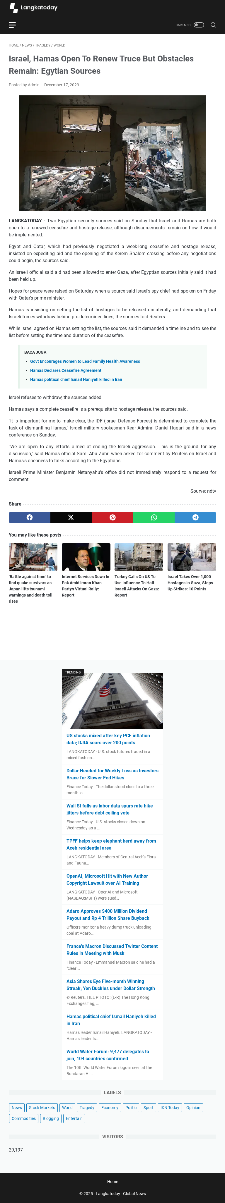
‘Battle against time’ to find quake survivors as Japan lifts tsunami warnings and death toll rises (30, 589)
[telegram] (195, 517)
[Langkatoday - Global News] (37, 8)
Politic (131, 1107)
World (67, 1107)
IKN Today (170, 1107)
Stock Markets (42, 1107)
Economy (109, 1107)
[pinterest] (112, 517)
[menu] (16, 25)
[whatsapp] (154, 517)
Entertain (74, 1118)
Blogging (51, 1118)
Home (112, 1181)
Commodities (24, 1118)
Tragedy (87, 1107)
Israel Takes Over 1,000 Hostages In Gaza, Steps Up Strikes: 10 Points (190, 582)
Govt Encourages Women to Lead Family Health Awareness (85, 361)
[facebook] (29, 517)
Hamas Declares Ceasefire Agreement (65, 370)
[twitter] (71, 517)
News (17, 1107)
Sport (149, 1107)
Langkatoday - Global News (121, 1193)
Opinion (193, 1107)
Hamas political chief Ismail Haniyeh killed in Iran (76, 379)
